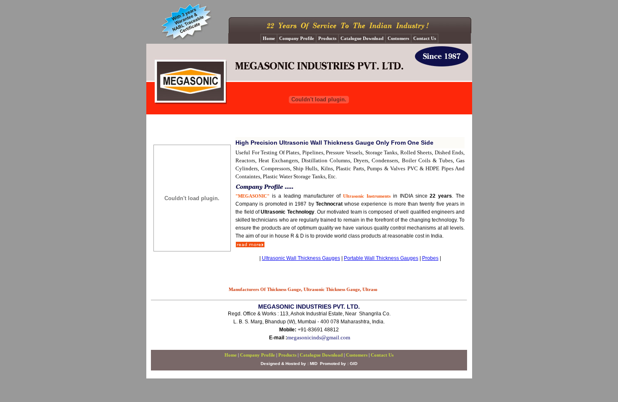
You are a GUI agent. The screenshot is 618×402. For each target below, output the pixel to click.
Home (230, 354)
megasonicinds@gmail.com (318, 337)
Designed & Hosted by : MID (289, 363)
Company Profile (257, 354)
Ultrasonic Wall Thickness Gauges (301, 258)
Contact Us (382, 354)
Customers (356, 354)
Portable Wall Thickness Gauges (381, 258)
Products (287, 354)
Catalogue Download (321, 354)
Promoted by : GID (338, 363)
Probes (430, 258)
